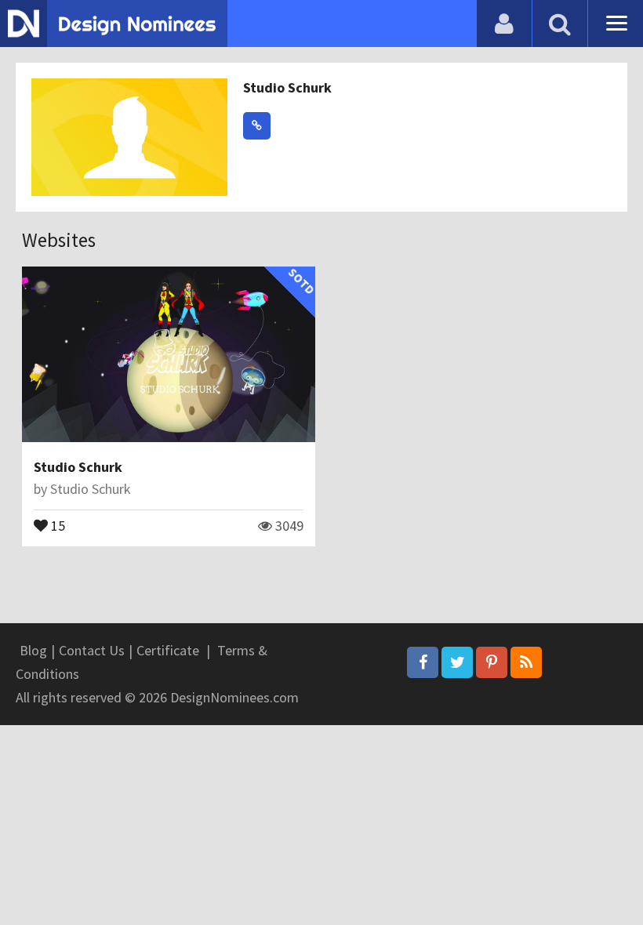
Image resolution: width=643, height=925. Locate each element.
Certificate (167, 650)
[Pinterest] (491, 662)
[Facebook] (422, 662)
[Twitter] (457, 662)
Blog (33, 650)
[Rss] (526, 662)
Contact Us (92, 650)
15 (56, 524)
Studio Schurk (287, 87)
